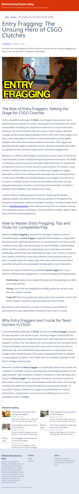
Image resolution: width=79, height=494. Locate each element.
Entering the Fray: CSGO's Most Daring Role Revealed (24, 413)
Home (7, 17)
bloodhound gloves (19, 206)
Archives (31, 461)
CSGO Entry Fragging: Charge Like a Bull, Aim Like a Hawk (63, 426)
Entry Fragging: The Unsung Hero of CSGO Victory (25, 426)
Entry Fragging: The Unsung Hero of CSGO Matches (63, 413)
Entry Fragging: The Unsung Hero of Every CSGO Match (25, 439)
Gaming (13, 17)
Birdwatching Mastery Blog (18, 4)
